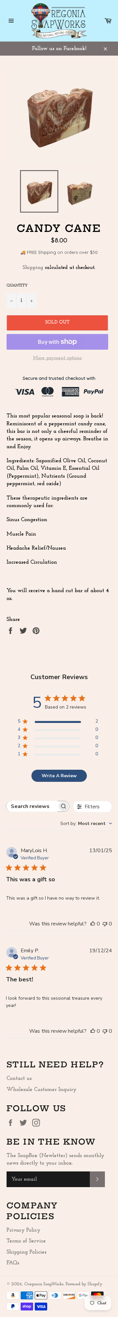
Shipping (33, 267)
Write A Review (59, 776)
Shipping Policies (27, 1252)
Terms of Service (26, 1241)
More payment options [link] (57, 358)
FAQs (13, 1263)
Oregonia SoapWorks (44, 1284)
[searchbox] (31, 806)
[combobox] (86, 823)
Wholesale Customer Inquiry (41, 1089)
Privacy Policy (23, 1230)
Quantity (17, 286)
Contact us (19, 1078)
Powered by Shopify (84, 1284)
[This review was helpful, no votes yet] (92, 923)
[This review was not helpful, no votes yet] (105, 923)
